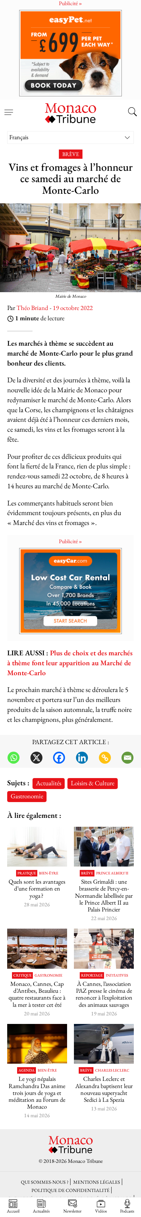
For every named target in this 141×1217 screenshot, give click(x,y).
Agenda (26, 1070)
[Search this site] (132, 112)
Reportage (92, 975)
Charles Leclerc (112, 1070)
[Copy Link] (105, 758)
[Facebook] (59, 758)
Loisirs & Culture (92, 783)
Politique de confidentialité (70, 1190)
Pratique (26, 873)
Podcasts (127, 1211)
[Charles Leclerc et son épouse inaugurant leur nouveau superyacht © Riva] (104, 1044)
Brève (70, 154)
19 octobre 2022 (73, 307)
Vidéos (101, 1211)
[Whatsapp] (14, 758)
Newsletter (72, 1211)
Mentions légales (96, 1182)
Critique (22, 975)
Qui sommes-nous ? (44, 1182)
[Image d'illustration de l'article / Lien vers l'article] (37, 847)
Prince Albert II (112, 873)
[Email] (127, 758)
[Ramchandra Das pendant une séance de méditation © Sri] (37, 1044)
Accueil (13, 1211)
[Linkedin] (82, 758)
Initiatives (117, 975)
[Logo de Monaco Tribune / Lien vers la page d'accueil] (70, 112)
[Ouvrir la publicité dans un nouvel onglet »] (70, 53)
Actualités (48, 783)
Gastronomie (27, 796)
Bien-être (48, 873)
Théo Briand (32, 307)
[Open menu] (8, 108)
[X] (36, 758)
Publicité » (70, 541)
